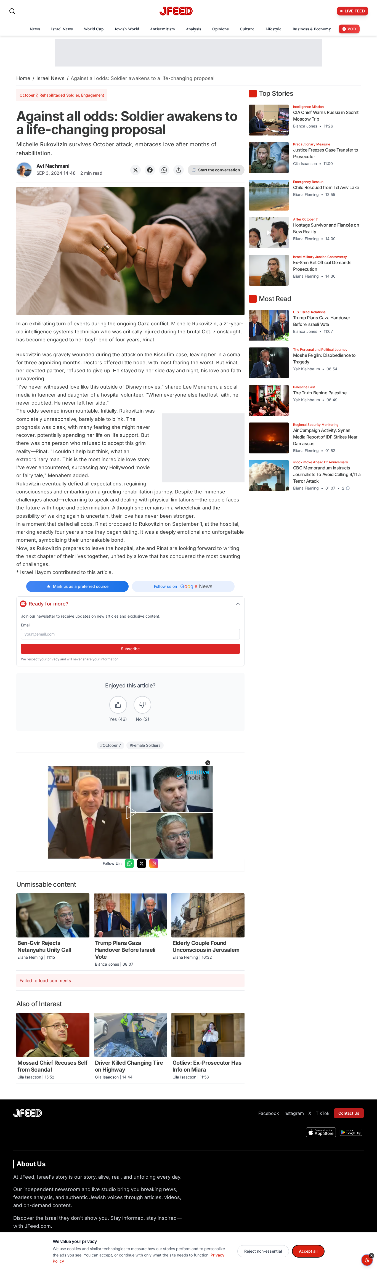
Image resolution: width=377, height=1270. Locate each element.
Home (23, 78)
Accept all (308, 1251)
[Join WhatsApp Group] (129, 863)
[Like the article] (118, 705)
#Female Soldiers (145, 745)
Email (25, 625)
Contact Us (348, 1113)
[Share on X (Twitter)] (135, 170)
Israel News (50, 78)
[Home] (176, 11)
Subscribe (130, 648)
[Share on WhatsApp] (164, 170)
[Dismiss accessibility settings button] (371, 1255)
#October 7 (110, 745)
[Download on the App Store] (321, 1132)
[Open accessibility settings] (367, 1260)
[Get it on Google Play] (351, 1132)
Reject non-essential (263, 1251)
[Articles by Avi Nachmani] (24, 170)
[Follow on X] (141, 863)
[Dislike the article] (142, 705)
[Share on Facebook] (150, 170)
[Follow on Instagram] (153, 863)
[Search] (12, 11)
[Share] (178, 170)
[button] (207, 762)
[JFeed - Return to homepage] (27, 1113)
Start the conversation (219, 170)
